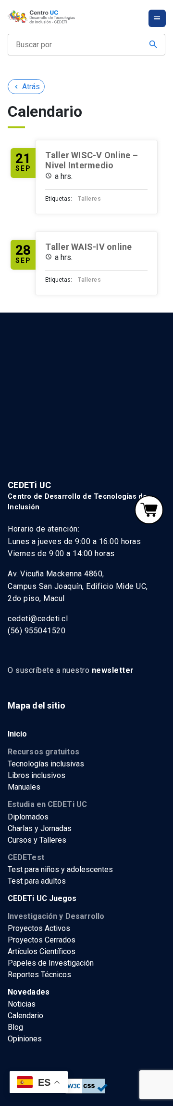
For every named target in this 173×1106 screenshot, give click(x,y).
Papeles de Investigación (51, 963)
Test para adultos (37, 881)
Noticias (22, 1004)
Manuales (24, 787)
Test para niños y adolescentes (60, 869)
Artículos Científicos (41, 951)
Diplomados (28, 816)
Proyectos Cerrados (41, 939)
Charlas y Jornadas (40, 828)
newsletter (113, 670)
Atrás (26, 86)
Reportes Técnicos (39, 974)
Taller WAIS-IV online (88, 247)
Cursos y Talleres (37, 840)
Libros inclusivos (36, 775)
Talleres (89, 198)
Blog (15, 1027)
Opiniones (25, 1038)
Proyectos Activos (39, 928)
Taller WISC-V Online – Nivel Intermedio (91, 160)
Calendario (25, 1015)
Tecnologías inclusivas (46, 763)
